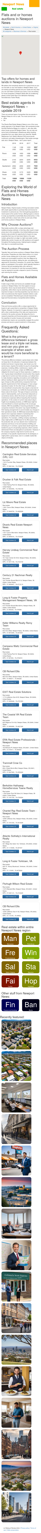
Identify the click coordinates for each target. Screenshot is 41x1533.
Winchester (30, 958)
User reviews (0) (11, 470)
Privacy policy (25, 1528)
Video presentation (13, 1530)
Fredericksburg (10, 958)
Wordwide (6, 27)
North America (15, 27)
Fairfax (10, 986)
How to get (30, 470)
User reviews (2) (11, 492)
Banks (31, 1010)
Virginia (35, 27)
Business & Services (20, 31)
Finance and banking (10, 1010)
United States (27, 27)
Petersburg (30, 944)
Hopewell (31, 986)
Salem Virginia (10, 972)
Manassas (10, 944)
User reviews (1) (11, 801)
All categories (7, 31)
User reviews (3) (11, 515)
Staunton (31, 972)
